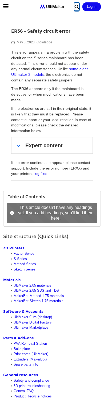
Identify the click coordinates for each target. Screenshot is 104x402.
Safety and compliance (31, 380)
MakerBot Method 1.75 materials (39, 296)
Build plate (22, 349)
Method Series (25, 264)
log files (40, 174)
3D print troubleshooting (32, 386)
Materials (12, 279)
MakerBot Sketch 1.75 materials (38, 301)
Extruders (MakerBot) (30, 359)
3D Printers (13, 248)
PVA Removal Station (30, 343)
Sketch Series (24, 269)
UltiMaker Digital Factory (33, 322)
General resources (20, 375)
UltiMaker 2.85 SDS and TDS (36, 290)
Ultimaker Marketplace (31, 327)
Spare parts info (26, 364)
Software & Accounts (23, 311)
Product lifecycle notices (33, 396)
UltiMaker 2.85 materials (32, 285)
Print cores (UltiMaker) (31, 354)
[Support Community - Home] (52, 6)
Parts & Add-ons (18, 338)
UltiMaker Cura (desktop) (33, 317)
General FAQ (24, 391)
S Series (20, 259)
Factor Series (24, 253)
